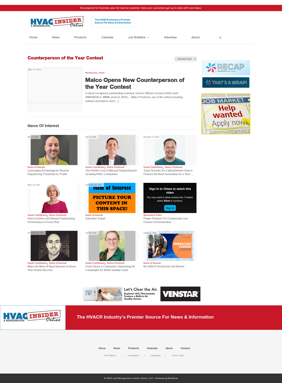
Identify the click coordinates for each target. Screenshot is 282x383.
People (102, 73)
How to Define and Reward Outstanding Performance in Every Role (51, 220)
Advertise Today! (95, 218)
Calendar (107, 37)
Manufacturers (91, 73)
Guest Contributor (95, 167)
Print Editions (110, 355)
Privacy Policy (178, 355)
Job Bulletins (137, 37)
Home (33, 37)
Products (80, 37)
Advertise (170, 37)
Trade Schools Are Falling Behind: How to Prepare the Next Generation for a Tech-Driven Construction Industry (168, 172)
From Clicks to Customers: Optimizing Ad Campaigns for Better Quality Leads (110, 268)
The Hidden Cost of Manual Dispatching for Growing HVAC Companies (111, 172)
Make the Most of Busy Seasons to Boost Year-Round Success (52, 268)
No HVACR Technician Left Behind (163, 266)
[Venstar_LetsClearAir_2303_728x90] (141, 293)
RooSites (173, 378)
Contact (185, 348)
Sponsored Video (152, 215)
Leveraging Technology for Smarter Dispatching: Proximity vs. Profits (48, 172)
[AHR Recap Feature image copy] (225, 73)
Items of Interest (36, 167)
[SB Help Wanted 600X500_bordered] (225, 113)
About (195, 37)
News (56, 37)
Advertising (155, 355)
